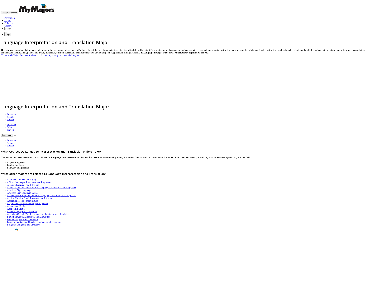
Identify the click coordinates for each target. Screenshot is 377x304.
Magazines (6, 277)
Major (8, 239)
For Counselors (8, 272)
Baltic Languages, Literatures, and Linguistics (28, 216)
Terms (4, 300)
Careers (7, 26)
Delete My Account (10, 280)
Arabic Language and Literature (22, 211)
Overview (11, 114)
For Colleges (7, 275)
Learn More (7, 135)
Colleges (8, 23)
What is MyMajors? (10, 269)
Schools (10, 117)
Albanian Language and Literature (23, 185)
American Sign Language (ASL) (22, 193)
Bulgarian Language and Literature (23, 224)
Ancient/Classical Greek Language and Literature (30, 198)
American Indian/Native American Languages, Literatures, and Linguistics (41, 187)
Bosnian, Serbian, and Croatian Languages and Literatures (34, 222)
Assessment (9, 18)
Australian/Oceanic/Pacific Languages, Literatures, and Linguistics (38, 214)
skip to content (370, 2)
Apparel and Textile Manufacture (22, 201)
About (4, 263)
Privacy (12, 300)
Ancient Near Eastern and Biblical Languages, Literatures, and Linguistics (41, 195)
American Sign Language (19, 190)
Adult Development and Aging (21, 179)
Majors (7, 20)
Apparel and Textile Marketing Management (27, 203)
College (9, 246)
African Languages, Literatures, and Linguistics (29, 182)
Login (8, 34)
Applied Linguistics (16, 209)
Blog (3, 282)
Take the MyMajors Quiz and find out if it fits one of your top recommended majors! (40, 55)
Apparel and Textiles (16, 206)
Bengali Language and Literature (22, 219)
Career (8, 252)
